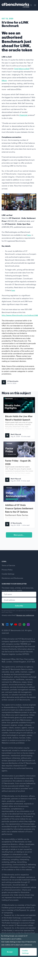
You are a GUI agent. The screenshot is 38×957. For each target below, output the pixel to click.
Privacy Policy (7, 570)
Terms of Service (8, 565)
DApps (4, 80)
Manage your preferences (25, 615)
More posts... (19, 535)
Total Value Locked (21, 69)
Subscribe (19, 606)
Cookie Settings (8, 574)
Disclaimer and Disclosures (12, 578)
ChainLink (23, 115)
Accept (10, 952)
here (29, 235)
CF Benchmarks (12, 381)
